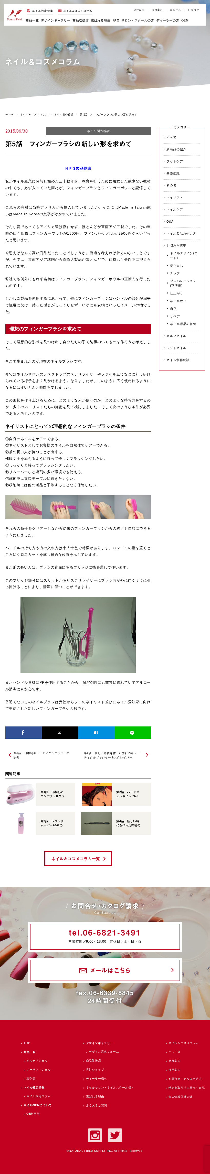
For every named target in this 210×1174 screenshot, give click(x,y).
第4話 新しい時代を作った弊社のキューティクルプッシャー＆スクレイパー (112, 755)
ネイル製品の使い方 (181, 233)
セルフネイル (176, 336)
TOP (27, 1043)
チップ (175, 273)
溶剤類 (30, 1078)
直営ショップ (95, 1069)
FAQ (116, 20)
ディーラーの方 (167, 20)
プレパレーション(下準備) (183, 283)
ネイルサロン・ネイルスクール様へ (110, 1087)
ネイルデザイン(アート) (183, 256)
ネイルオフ (178, 301)
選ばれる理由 (101, 20)
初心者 (171, 185)
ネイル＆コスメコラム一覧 (75, 859)
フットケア (174, 161)
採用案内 (157, 9)
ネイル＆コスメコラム (184, 1043)
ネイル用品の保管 (183, 324)
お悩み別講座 (176, 245)
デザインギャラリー (99, 1043)
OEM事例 (32, 1113)
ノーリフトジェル (38, 1069)
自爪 (173, 308)
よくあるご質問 (96, 1105)
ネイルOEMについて (38, 1105)
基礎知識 (173, 173)
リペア (175, 316)
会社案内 (138, 9)
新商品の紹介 (176, 149)
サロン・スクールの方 (137, 20)
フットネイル (176, 348)
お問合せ (193, 9)
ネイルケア (174, 209)
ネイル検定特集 (42, 10)
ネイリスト (174, 197)
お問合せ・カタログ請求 (185, 1078)
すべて (171, 137)
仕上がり (176, 293)
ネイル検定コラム (38, 1096)
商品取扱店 (93, 1060)
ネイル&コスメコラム (77, 10)
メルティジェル (37, 1060)
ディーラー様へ (96, 1078)
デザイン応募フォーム (104, 1051)
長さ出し (176, 265)
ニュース (175, 9)
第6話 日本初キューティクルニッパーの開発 (42, 755)
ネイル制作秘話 (98, 131)
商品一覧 (32, 20)
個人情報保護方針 (181, 1096)
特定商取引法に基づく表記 (187, 1087)
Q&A (169, 221)
